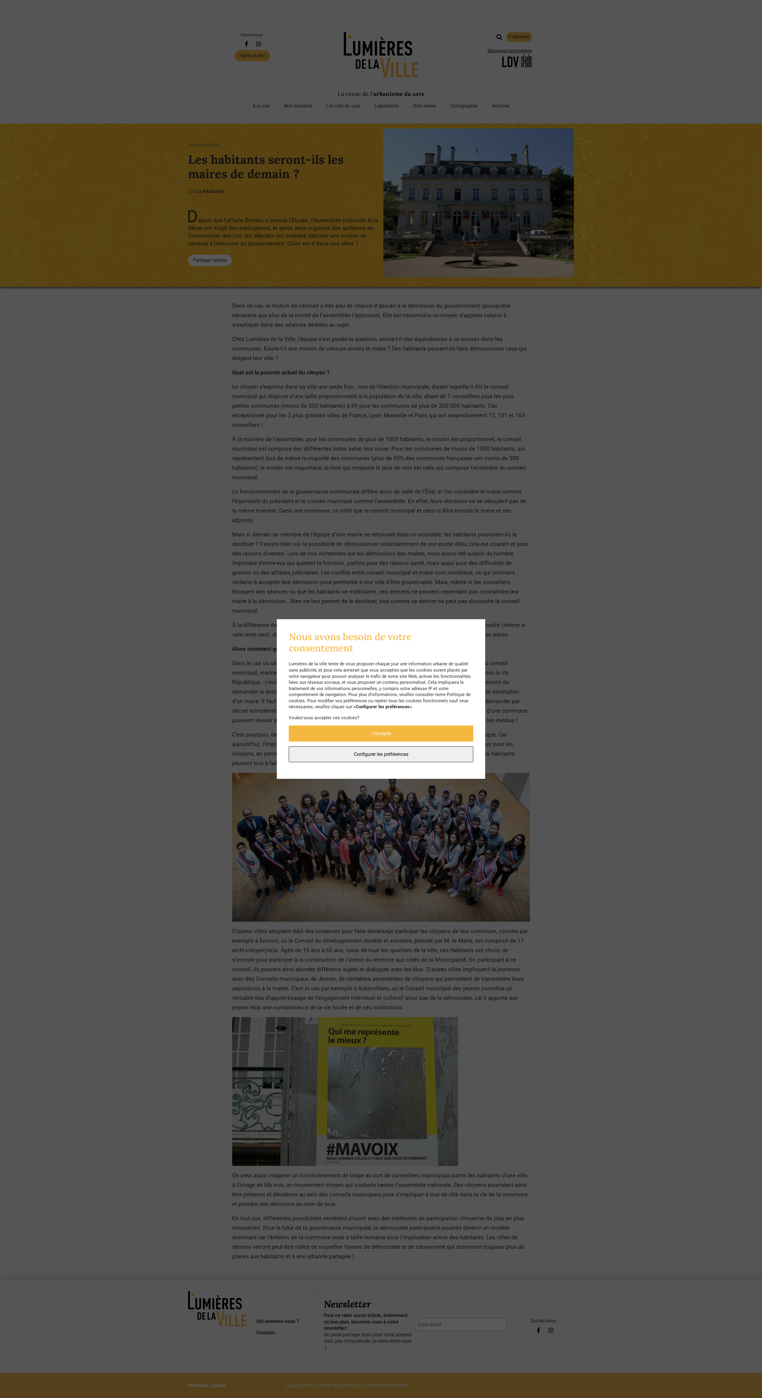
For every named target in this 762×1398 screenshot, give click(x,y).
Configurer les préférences (381, 754)
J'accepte (381, 733)
